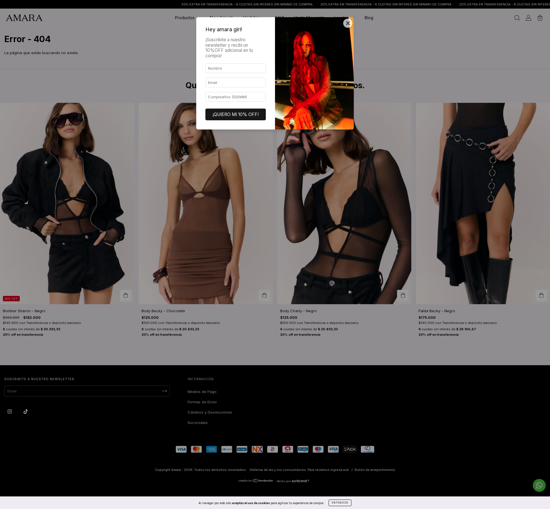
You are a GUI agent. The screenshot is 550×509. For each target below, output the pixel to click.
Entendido (340, 502)
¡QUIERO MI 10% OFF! (236, 114)
